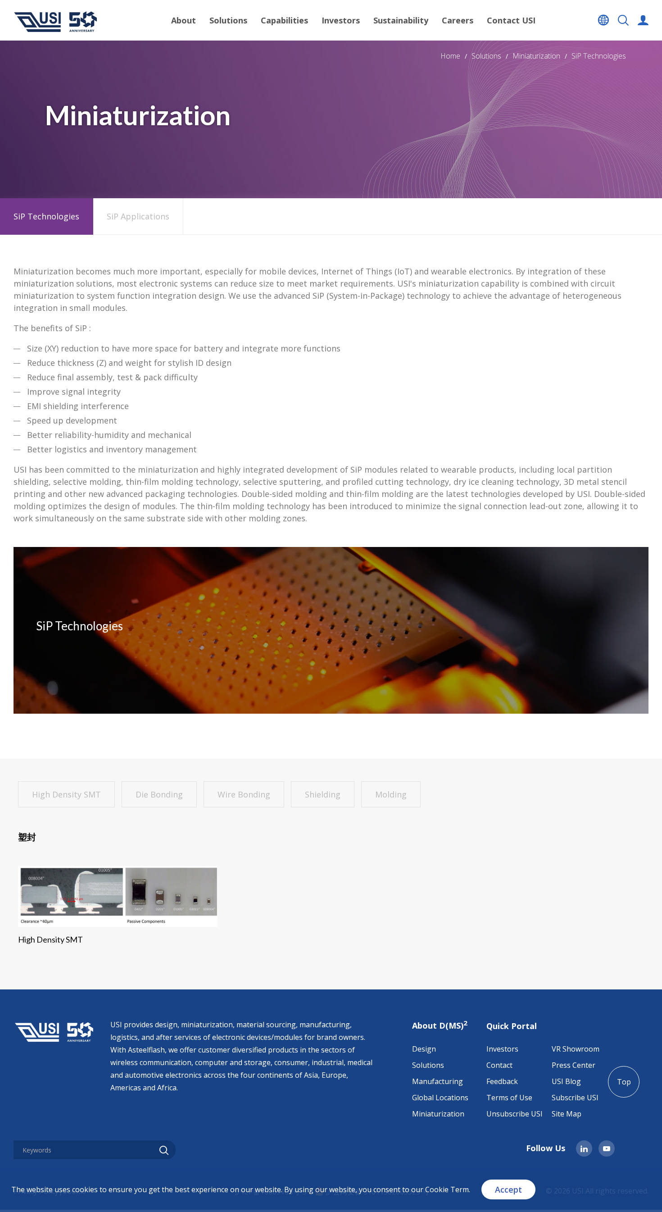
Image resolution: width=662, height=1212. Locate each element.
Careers (457, 20)
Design (424, 1049)
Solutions (486, 56)
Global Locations (440, 1098)
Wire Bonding (244, 794)
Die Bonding (159, 794)
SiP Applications (138, 216)
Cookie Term (447, 1189)
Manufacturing (437, 1081)
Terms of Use (509, 1098)
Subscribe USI (575, 1098)
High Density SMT (66, 794)
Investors (502, 1049)
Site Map (566, 1114)
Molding (391, 794)
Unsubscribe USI (514, 1114)
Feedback (502, 1081)
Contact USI (511, 20)
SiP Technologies (598, 56)
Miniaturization (536, 56)
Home (450, 56)
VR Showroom (575, 1049)
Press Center (573, 1065)
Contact (499, 1065)
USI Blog (566, 1081)
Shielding (322, 794)
